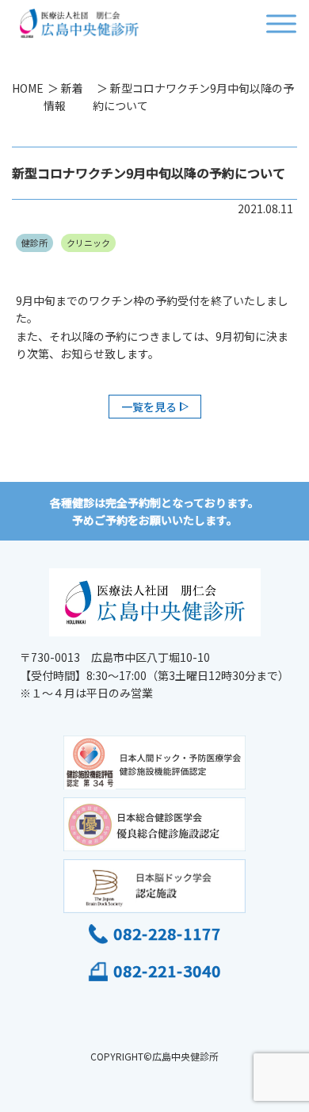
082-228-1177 (167, 933)
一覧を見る (149, 407)
